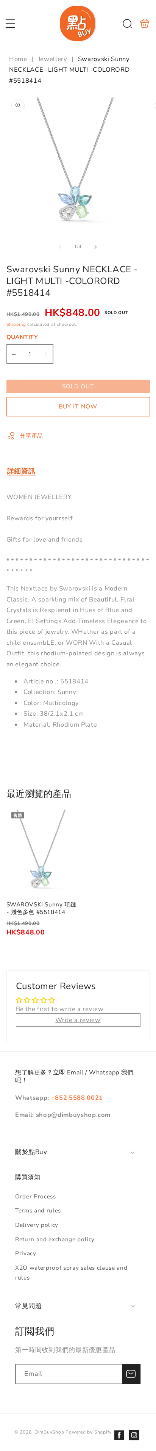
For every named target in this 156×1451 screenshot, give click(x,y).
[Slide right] (95, 247)
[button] (10, 23)
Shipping (16, 324)
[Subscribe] (131, 1374)
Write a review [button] (77, 1020)
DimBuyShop (49, 1432)
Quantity (22, 337)
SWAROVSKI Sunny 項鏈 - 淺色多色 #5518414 (41, 851)
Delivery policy (36, 1225)
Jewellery (52, 59)
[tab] (21, 471)
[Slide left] (60, 247)
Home (19, 59)
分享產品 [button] (32, 436)
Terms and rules (38, 1210)
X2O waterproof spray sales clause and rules (71, 1273)
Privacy (25, 1253)
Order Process (35, 1196)
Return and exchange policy (55, 1239)
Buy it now (78, 406)
